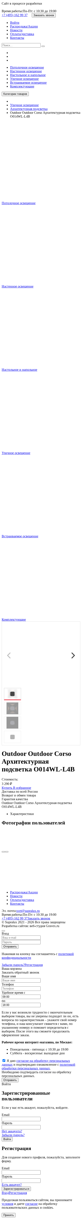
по (3, 1001)
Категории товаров (15, 93)
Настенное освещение (26, 71)
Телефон (8, 984)
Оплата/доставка (22, 34)
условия (7, 1204)
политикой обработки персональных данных (38, 1066)
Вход (5, 1193)
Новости (16, 30)
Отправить (10, 946)
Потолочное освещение (27, 67)
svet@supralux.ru (28, 911)
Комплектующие (22, 86)
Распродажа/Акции (24, 26)
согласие (31, 1204)
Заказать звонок (43, 15)
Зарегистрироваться (16, 1188)
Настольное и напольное (28, 75)
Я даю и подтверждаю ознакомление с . (38, 1064)
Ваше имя (9, 976)
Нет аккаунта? (12, 1131)
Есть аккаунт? (12, 1184)
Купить (7, 788)
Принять (8, 1215)
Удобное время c (13, 992)
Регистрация (34, 965)
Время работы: (12, 11)
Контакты (17, 38)
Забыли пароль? (13, 965)
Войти (14, 22)
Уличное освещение (24, 79)
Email (5, 1115)
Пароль (7, 1123)
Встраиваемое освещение (28, 82)
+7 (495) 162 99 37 (15, 15)
